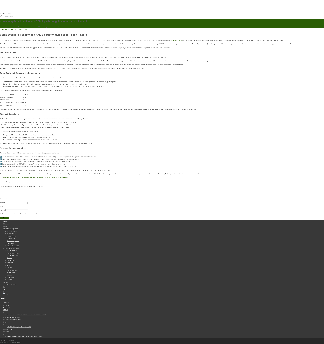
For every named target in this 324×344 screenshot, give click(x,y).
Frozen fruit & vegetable (11, 248)
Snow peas (10, 243)
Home (5, 221)
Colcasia (9, 275)
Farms (5, 226)
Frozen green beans (13, 255)
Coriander (10, 280)
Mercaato (6, 224)
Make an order (11, 284)
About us (6, 303)
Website (2, 210)
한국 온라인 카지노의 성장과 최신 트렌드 (19, 327)
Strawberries (11, 238)
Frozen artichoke (12, 250)
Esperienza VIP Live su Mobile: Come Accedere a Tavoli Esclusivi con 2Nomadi (25, 178)
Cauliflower (10, 260)
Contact (5, 282)
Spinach (9, 267)
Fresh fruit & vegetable (10, 229)
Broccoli (9, 258)
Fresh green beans (13, 246)
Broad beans (11, 272)
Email (2, 206)
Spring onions (11, 236)
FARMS (5, 310)
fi (3, 292)
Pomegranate (11, 277)
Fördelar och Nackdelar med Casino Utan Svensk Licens (24, 337)
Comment (3, 199)
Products (6, 332)
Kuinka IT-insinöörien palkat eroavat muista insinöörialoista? (26, 315)
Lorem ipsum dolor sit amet (60, 178)
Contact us (6, 307)
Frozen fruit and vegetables (12, 320)
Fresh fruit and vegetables (11, 317)
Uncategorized (16, 29)
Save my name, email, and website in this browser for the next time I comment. (26, 214)
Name (2, 203)
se (4, 289)
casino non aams (176, 40)
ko (4, 287)
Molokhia (10, 263)
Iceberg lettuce (11, 234)
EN (8, 294)
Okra (8, 265)
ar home (6, 305)
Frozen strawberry (12, 270)
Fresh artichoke (12, 231)
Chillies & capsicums (13, 241)
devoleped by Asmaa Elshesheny (10, 343)
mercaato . (24, 29)
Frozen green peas (13, 253)
